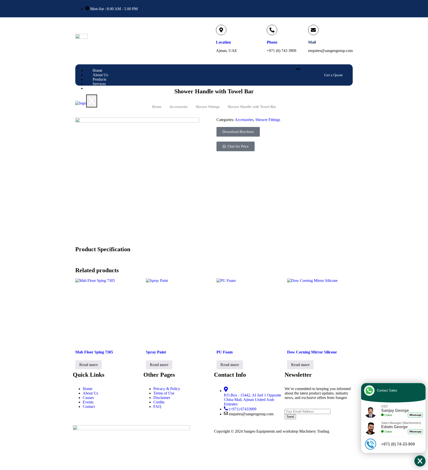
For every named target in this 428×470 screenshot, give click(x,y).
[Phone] (272, 30)
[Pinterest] (351, 8)
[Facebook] (330, 8)
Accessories (244, 120)
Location (223, 42)
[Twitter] (337, 8)
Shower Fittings (267, 120)
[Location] (221, 30)
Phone (272, 42)
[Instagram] (344, 8)
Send (290, 417)
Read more (88, 365)
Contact (99, 88)
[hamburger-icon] (298, 69)
